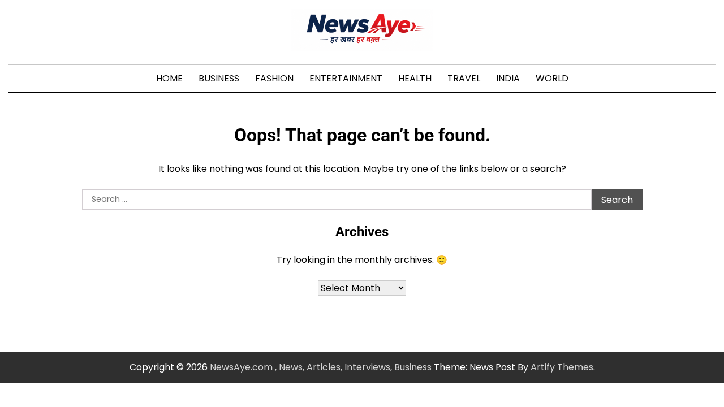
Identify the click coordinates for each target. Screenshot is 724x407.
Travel (463, 78)
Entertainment (345, 78)
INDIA (508, 78)
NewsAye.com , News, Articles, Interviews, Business (321, 367)
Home (169, 78)
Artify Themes (562, 367)
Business (219, 78)
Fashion (274, 78)
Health (415, 78)
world (552, 78)
